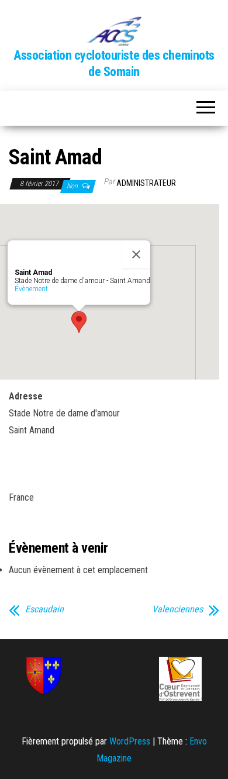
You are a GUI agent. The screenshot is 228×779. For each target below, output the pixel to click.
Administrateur (146, 183)
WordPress (129, 741)
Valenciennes (177, 609)
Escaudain (44, 609)
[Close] (136, 254)
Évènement (31, 289)
